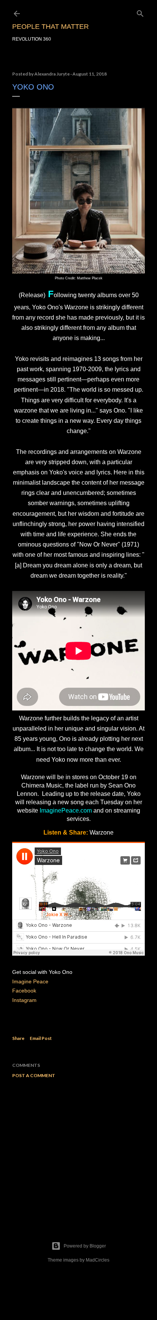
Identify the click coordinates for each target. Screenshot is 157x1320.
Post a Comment (33, 1075)
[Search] (140, 12)
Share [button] (18, 1038)
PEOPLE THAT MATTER (50, 26)
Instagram (25, 1000)
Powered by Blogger (85, 1246)
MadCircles (97, 1260)
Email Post (41, 1038)
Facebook (24, 991)
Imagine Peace (30, 981)
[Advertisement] (78, 1150)
